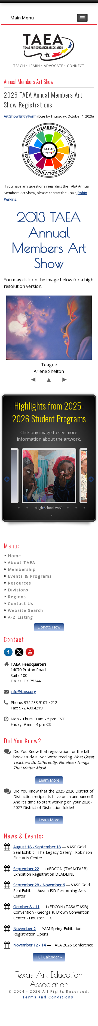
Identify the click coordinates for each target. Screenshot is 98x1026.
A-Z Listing (20, 617)
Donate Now (49, 627)
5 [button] (51, 507)
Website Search (25, 610)
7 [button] (68, 507)
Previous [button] (7, 479)
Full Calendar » (49, 957)
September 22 (26, 868)
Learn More (49, 780)
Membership (22, 569)
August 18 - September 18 (37, 846)
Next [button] (91, 479)
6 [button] (60, 507)
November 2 (24, 928)
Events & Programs (30, 576)
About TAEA (21, 562)
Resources (19, 583)
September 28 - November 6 (39, 884)
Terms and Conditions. (49, 997)
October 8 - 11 (26, 906)
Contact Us (20, 603)
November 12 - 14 (29, 945)
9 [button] (84, 507)
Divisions (18, 589)
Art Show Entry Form (20, 116)
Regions (17, 596)
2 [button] (27, 507)
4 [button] (43, 507)
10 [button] (51, 515)
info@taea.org (23, 691)
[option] (49, 479)
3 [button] (35, 507)
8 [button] (76, 507)
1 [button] (19, 507)
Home (14, 555)
